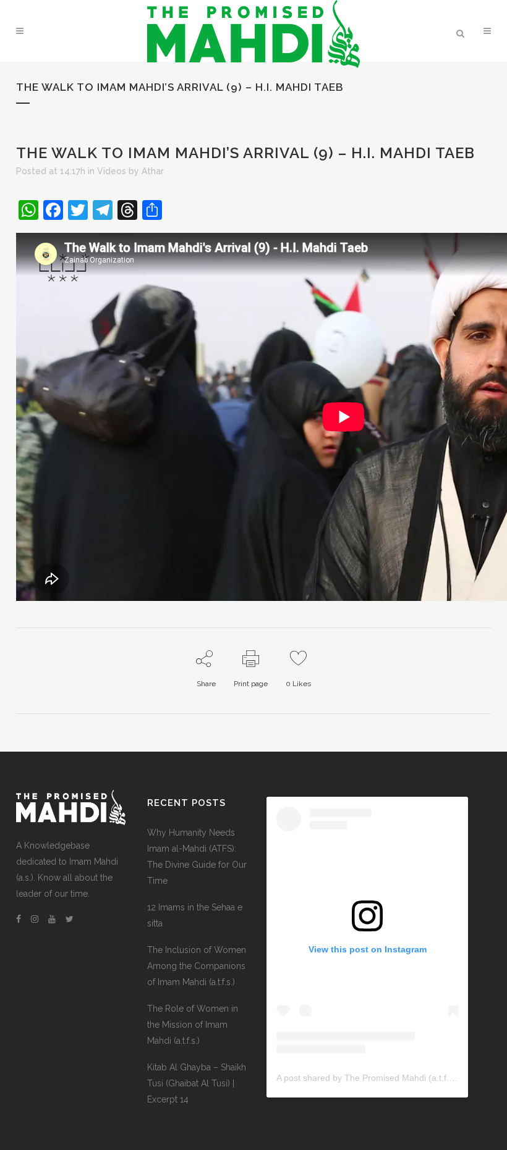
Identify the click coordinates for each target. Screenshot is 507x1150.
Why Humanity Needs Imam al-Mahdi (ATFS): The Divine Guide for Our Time (197, 857)
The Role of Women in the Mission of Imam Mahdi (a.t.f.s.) (192, 1025)
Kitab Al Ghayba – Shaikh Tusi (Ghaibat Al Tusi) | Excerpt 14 (196, 1083)
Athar (153, 171)
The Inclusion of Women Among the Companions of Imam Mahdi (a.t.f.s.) (196, 966)
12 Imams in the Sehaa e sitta (194, 915)
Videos (111, 171)
